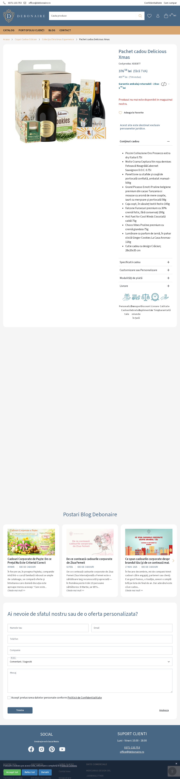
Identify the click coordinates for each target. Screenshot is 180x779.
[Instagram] (41, 749)
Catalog (8, 30)
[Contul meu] (157, 15)
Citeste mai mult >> (16, 590)
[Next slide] (173, 561)
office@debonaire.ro (39, 3)
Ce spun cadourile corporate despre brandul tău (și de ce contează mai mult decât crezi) (148, 561)
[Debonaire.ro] (24, 16)
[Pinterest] (52, 749)
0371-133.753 (15, 3)
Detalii (45, 772)
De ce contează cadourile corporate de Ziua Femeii (89, 561)
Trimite (20, 710)
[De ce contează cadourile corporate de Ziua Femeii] (90, 542)
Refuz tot (30, 772)
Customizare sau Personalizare (138, 270)
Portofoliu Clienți (31, 30)
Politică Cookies (68, 766)
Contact (65, 30)
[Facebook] (31, 749)
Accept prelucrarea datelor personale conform (56, 698)
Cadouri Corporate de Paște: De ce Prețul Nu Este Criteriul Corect (30, 561)
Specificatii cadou (130, 262)
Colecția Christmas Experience (58, 39)
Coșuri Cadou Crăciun (26, 39)
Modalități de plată (131, 278)
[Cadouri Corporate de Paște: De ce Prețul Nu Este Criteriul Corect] (31, 542)
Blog (52, 30)
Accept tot (12, 772)
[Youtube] (62, 749)
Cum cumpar (170, 3)
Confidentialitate (153, 3)
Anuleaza (164, 710)
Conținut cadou (129, 141)
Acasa (6, 39)
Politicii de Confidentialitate (85, 698)
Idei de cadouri (27, 567)
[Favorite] (149, 15)
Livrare (124, 286)
